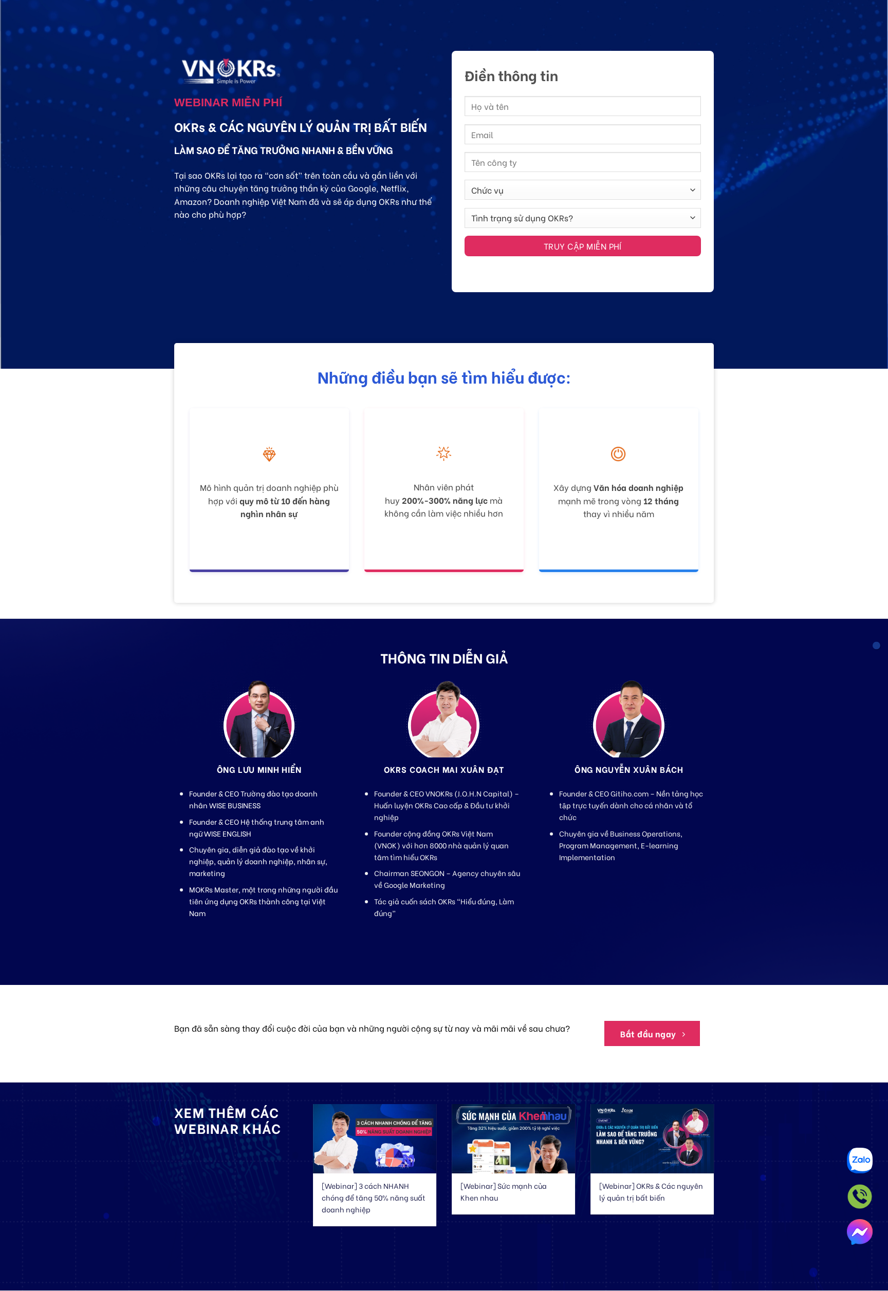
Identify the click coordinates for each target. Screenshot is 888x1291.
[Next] (727, 1158)
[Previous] (299, 1158)
